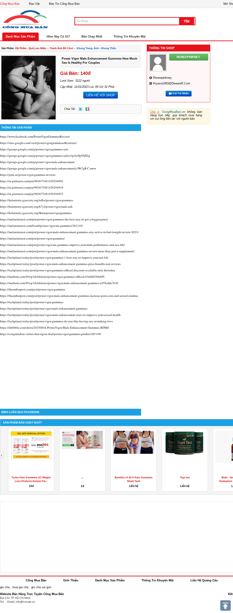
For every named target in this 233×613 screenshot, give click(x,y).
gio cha (5, 587)
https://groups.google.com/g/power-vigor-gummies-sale (34, 149)
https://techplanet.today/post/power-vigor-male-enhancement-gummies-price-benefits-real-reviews (60, 264)
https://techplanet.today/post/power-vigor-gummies (31, 302)
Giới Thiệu (70, 580)
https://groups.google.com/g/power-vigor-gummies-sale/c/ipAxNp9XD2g (45, 156)
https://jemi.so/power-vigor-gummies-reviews (28, 175)
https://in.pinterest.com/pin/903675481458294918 (31, 187)
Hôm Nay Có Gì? (58, 36)
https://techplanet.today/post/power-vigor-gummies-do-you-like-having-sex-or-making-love (56, 321)
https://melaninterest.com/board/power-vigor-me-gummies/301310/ (41, 226)
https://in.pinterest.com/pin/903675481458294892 (31, 181)
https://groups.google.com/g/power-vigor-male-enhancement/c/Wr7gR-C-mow (48, 168)
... (82, 477)
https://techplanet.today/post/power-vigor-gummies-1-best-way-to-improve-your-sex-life (54, 257)
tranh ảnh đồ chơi (61, 48)
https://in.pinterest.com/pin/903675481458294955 (31, 194)
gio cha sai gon (41, 587)
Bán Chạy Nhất (91, 36)
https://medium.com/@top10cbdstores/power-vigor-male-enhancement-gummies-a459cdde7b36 (59, 283)
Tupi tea (185, 477)
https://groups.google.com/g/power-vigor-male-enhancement (37, 162)
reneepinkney (162, 77)
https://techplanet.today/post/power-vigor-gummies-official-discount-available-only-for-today (57, 270)
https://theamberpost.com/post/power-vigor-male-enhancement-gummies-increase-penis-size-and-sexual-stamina (69, 296)
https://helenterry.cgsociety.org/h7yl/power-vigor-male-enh (36, 206)
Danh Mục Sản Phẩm (20, 36)
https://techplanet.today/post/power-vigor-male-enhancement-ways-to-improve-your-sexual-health (60, 315)
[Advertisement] (70, 370)
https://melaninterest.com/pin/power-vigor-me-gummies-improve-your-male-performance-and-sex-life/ (62, 245)
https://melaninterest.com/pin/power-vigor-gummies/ (32, 238)
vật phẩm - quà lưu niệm (30, 48)
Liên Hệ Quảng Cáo (204, 580)
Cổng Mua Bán (10, 3)
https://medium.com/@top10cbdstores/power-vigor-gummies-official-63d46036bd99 (52, 277)
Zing (87, 109)
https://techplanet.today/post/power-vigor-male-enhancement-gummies (43, 308)
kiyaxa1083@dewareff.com (171, 83)
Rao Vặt (34, 3)
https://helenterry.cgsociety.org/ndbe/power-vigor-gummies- (37, 200)
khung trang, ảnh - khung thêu (96, 48)
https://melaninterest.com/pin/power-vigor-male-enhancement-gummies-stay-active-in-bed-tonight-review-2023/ (69, 232)
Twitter (80, 109)
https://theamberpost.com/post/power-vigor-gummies (32, 289)
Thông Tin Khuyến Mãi (130, 36)
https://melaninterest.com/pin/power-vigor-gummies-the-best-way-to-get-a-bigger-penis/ (54, 219)
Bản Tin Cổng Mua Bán (64, 3)
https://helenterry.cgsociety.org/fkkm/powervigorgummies (36, 213)
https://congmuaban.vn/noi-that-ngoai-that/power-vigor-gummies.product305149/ (50, 334)
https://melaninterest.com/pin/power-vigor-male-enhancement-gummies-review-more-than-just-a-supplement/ (67, 251)
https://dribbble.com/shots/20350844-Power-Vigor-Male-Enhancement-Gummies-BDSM (54, 327)
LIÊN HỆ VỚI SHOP (100, 95)
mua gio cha (20, 587)
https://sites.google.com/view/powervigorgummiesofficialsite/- (38, 143)
